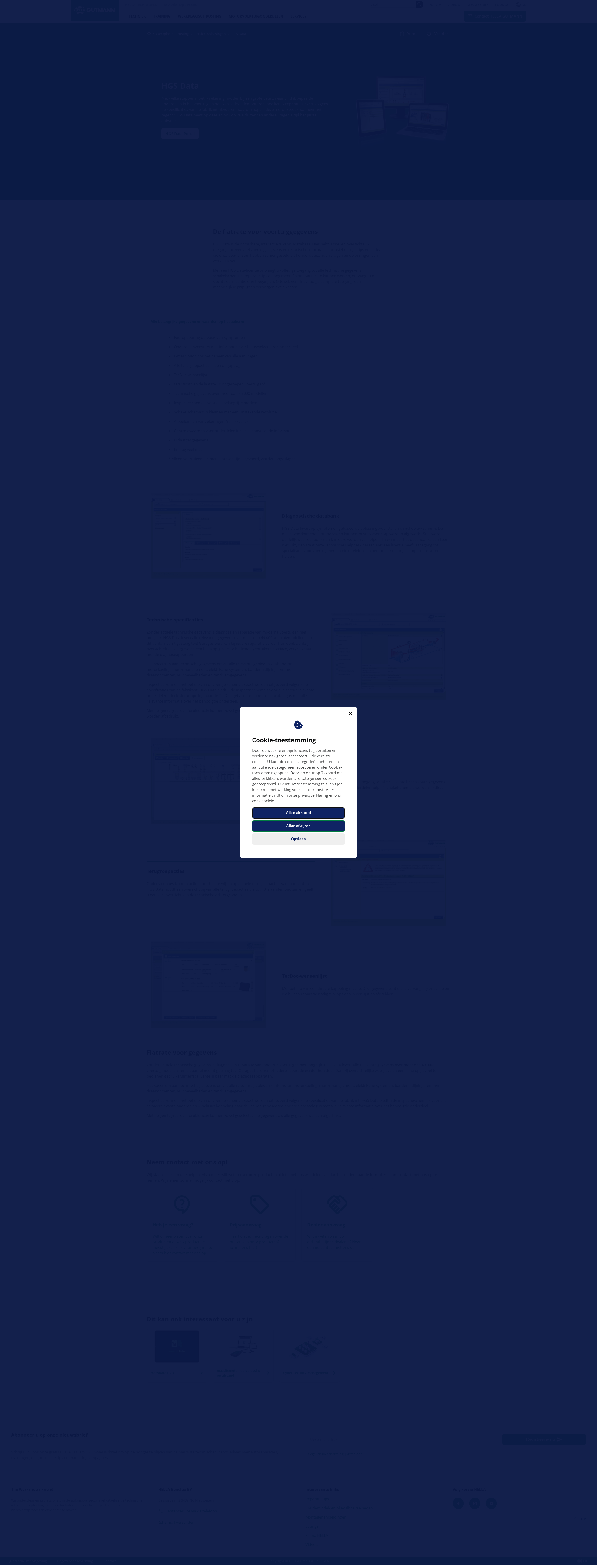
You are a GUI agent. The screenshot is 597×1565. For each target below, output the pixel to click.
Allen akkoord (298, 813)
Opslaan (298, 839)
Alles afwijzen (298, 826)
